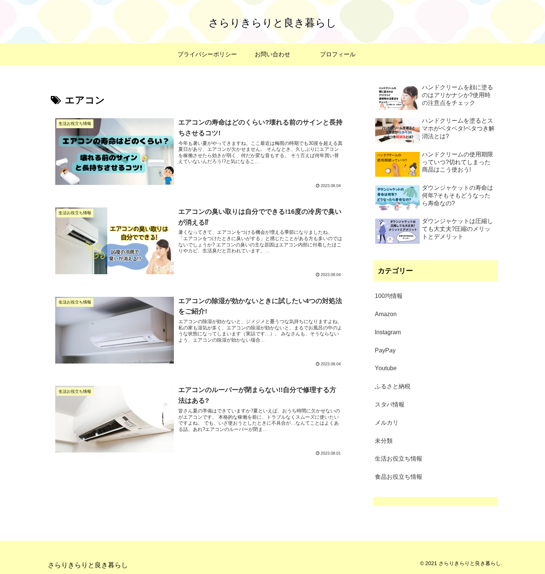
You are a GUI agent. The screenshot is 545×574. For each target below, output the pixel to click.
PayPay (385, 350)
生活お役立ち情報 (398, 458)
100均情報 (389, 296)
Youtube (386, 368)
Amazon (386, 314)
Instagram (388, 332)
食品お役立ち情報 (398, 477)
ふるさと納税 (392, 386)
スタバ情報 (389, 404)
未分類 (384, 441)
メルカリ (387, 422)
